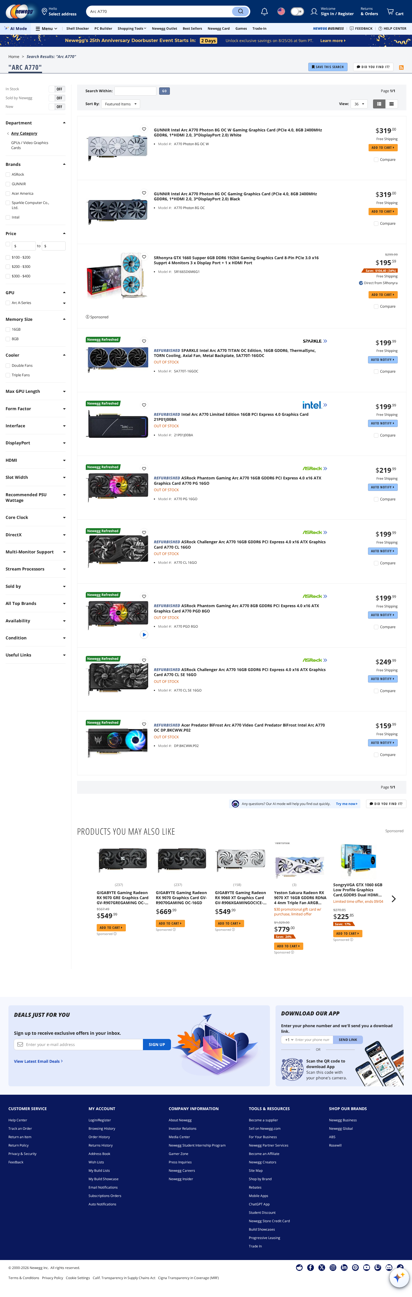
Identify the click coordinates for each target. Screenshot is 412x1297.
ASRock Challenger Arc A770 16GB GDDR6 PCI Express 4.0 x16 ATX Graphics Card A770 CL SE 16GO (240, 672)
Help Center (17, 1120)
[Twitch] (377, 1267)
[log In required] (144, 129)
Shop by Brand (260, 1179)
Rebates (255, 1187)
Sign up (157, 1044)
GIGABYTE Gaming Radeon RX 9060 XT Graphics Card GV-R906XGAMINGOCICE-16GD (240, 897)
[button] (59, 11)
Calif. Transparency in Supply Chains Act (124, 1277)
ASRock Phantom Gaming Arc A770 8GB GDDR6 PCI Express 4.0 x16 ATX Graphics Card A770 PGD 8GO (236, 608)
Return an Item (19, 1136)
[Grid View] (391, 103)
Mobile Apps (258, 1195)
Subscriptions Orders (105, 1195)
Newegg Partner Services (268, 1145)
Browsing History (102, 1128)
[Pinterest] (355, 1267)
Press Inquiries (180, 1162)
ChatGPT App (259, 1204)
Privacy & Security (22, 1153)
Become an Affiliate (264, 1153)
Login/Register (100, 1120)
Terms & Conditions (23, 1277)
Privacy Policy (52, 1277)
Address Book (99, 1153)
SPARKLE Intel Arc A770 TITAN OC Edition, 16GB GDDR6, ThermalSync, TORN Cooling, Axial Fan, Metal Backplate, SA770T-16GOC (235, 353)
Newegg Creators (262, 1162)
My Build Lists (99, 1170)
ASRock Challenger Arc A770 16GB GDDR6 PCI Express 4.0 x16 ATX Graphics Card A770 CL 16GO (240, 544)
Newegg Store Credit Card (269, 1221)
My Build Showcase (104, 1179)
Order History (99, 1136)
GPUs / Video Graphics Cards (29, 145)
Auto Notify (382, 359)
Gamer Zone (178, 1153)
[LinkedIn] (344, 1267)
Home (13, 56)
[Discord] (389, 1267)
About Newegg (180, 1120)
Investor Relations (182, 1128)
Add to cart (382, 147)
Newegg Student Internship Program (197, 1145)
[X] (321, 1267)
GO (164, 91)
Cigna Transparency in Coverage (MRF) (188, 1277)
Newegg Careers (182, 1170)
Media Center (179, 1136)
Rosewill (335, 1145)
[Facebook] (310, 1267)
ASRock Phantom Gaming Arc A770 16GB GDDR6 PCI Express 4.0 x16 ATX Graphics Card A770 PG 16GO (237, 480)
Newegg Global (341, 1128)
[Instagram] (333, 1267)
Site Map (256, 1170)
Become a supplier (263, 1120)
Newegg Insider (181, 1179)
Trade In (255, 1246)
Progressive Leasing (264, 1237)
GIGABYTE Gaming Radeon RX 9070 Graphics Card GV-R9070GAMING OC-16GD (181, 897)
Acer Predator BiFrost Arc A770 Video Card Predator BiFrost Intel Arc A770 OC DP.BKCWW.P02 (239, 728)
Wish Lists (96, 1162)
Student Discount (262, 1212)
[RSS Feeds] (401, 68)
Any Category (24, 133)
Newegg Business (343, 1120)
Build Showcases (262, 1229)
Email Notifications (103, 1187)
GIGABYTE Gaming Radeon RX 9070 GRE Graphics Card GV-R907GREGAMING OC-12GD (123, 897)
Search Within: (99, 91)
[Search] (240, 11)
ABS (332, 1136)
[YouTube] (366, 1267)
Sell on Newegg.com (265, 1128)
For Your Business (263, 1136)
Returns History (101, 1145)
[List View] (379, 103)
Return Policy (18, 1145)
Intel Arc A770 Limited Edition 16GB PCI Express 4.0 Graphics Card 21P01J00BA (231, 417)
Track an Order (20, 1128)
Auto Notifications (102, 1204)
